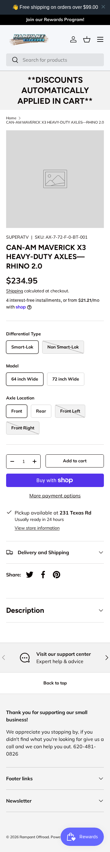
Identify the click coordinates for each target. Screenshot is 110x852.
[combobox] (55, 59)
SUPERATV (17, 237)
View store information (37, 528)
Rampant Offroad (34, 837)
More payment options (55, 496)
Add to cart (74, 461)
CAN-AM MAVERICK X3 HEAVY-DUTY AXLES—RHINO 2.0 (55, 122)
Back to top (55, 683)
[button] (87, 39)
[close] (103, 6)
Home (11, 118)
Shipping (14, 291)
